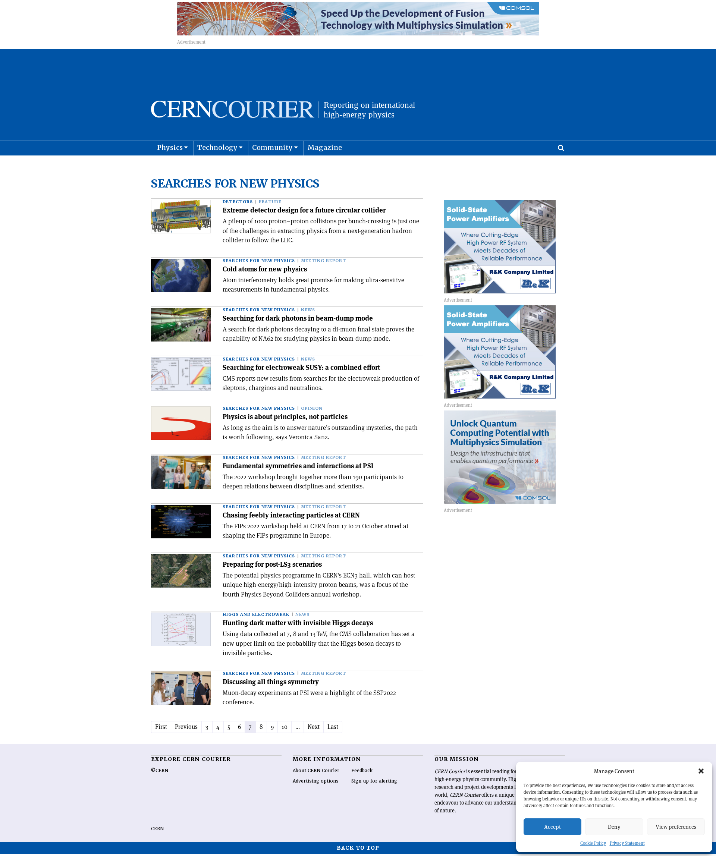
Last (332, 727)
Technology (217, 147)
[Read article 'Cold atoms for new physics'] (181, 275)
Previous (186, 727)
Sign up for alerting (374, 781)
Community (272, 147)
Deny (614, 826)
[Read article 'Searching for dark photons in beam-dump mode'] (181, 325)
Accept (552, 826)
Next (314, 727)
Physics (170, 147)
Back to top (358, 847)
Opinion (312, 408)
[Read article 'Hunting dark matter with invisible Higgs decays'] (181, 629)
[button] (701, 771)
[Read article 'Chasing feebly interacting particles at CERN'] (181, 521)
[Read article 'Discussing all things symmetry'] (181, 688)
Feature (270, 202)
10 (285, 727)
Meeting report (323, 261)
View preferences (676, 826)
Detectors (238, 202)
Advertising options (316, 781)
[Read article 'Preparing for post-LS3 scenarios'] (181, 571)
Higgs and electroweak (256, 614)
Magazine (324, 147)
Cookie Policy (593, 843)
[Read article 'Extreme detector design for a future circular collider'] (181, 216)
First (161, 727)
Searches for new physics (259, 261)
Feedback (362, 771)
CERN (157, 829)
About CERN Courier (316, 771)
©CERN (159, 771)
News (308, 310)
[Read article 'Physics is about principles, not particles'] (181, 423)
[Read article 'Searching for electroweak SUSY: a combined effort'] (181, 374)
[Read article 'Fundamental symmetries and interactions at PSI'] (181, 472)
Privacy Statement (627, 843)
